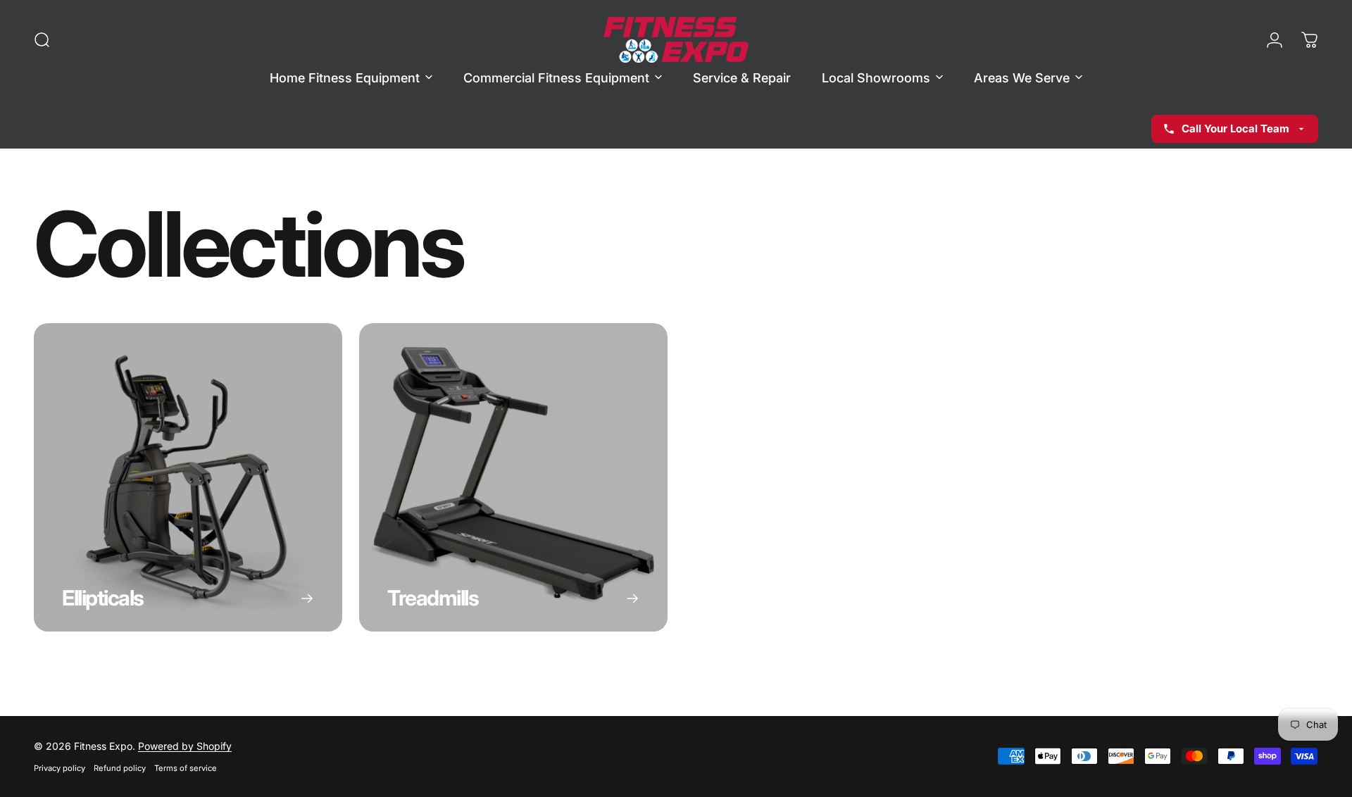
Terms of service (185, 768)
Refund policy (120, 768)
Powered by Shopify (185, 746)
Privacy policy (59, 768)
